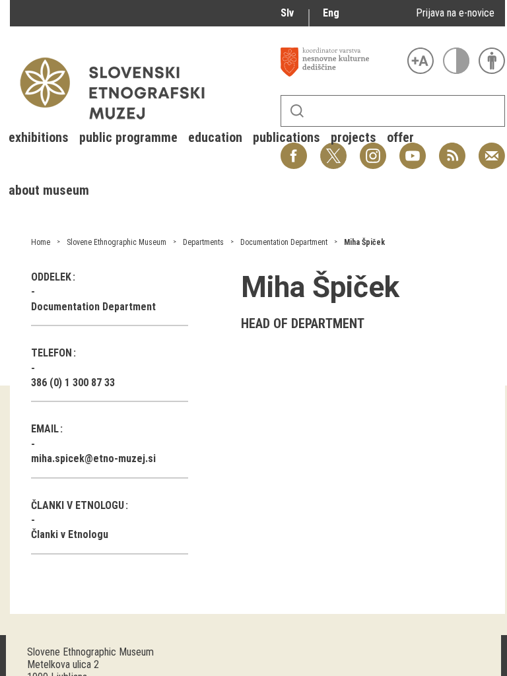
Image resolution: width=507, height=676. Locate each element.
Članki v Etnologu (69, 534)
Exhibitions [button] (39, 137)
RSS (449, 149)
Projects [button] (353, 137)
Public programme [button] (128, 137)
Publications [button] (286, 137)
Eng (331, 13)
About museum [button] (49, 190)
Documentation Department (283, 242)
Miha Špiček (364, 242)
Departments (203, 242)
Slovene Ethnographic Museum (116, 242)
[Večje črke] (420, 61)
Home (40, 242)
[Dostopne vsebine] (492, 61)
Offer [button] (400, 137)
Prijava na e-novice (455, 13)
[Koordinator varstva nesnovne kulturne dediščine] (341, 62)
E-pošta (492, 149)
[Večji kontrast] (456, 61)
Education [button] (215, 137)
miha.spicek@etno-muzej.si (93, 458)
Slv (287, 13)
